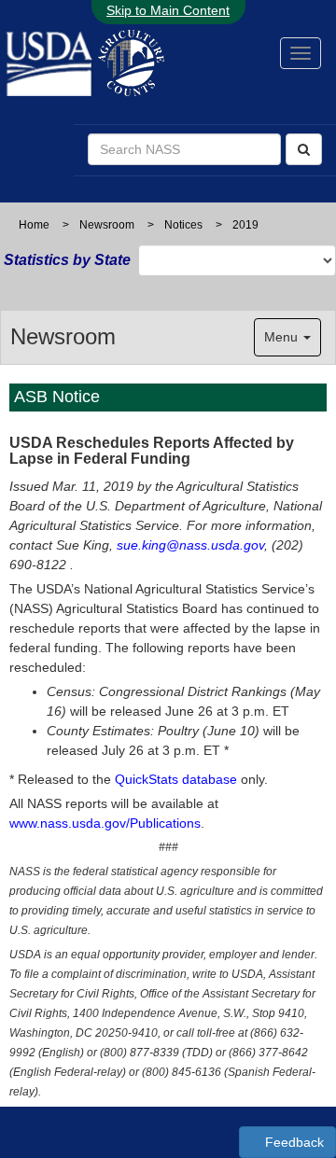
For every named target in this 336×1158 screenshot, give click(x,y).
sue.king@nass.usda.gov (190, 544)
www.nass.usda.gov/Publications (105, 823)
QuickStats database (176, 779)
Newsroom (106, 224)
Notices (183, 224)
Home (34, 224)
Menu (282, 336)
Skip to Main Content (168, 10)
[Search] (304, 149)
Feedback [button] (292, 1142)
